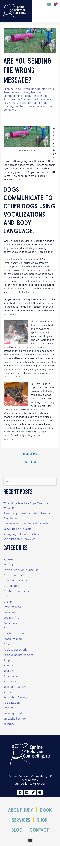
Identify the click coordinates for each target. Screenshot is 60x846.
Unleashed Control (15, 718)
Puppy (27, 95)
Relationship (11, 676)
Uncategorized (12, 713)
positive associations (28, 106)
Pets (51, 89)
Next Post (30, 462)
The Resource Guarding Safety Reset (26, 523)
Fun (5, 628)
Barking (37, 102)
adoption (25, 102)
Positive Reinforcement (18, 654)
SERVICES (21, 819)
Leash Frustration (14, 633)
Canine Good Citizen (17, 89)
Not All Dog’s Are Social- (18, 528)
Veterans (9, 723)
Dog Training (39, 89)
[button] (49, 4)
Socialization (12, 99)
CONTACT (39, 829)
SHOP (42, 819)
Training (26, 99)
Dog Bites (9, 612)
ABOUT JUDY (20, 809)
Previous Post (30, 453)
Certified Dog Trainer (16, 591)
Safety (7, 692)
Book (46, 809)
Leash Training (12, 639)
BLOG (17, 829)
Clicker (7, 601)
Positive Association (16, 92)
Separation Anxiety (15, 697)
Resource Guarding (15, 686)
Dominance (10, 623)
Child (6, 596)
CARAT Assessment (15, 580)
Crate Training (12, 607)
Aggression (10, 559)
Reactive (8, 670)
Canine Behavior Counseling (21, 569)
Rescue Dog (40, 95)
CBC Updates (11, 585)
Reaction (9, 665)
